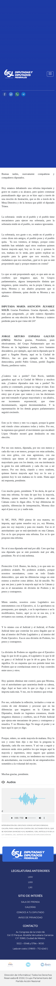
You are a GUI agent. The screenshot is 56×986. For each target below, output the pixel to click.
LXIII (30, 882)
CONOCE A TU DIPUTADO (30, 912)
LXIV (30, 877)
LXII (30, 887)
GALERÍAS (30, 907)
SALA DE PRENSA (30, 902)
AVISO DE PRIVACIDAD (30, 917)
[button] (28, 831)
